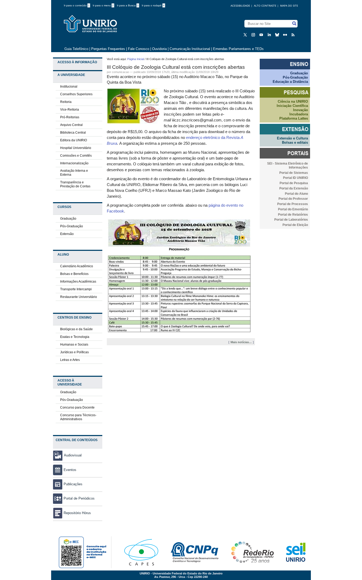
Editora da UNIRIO (73, 140)
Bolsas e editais (295, 142)
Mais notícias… (241, 342)
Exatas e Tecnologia (74, 337)
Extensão (67, 234)
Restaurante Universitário (78, 297)
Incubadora (298, 114)
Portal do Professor (293, 199)
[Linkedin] (270, 35)
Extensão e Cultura (292, 138)
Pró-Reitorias (69, 117)
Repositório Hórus (77, 513)
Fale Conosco (138, 49)
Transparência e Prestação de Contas (75, 184)
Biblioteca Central (73, 132)
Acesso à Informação (77, 62)
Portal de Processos (292, 204)
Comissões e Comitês (76, 155)
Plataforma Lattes (293, 118)
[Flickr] (286, 35)
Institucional (68, 86)
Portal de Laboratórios (291, 219)
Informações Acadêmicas (78, 281)
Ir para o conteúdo (77, 5)
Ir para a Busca (128, 5)
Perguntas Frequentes (108, 49)
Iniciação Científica (292, 106)
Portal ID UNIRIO (295, 178)
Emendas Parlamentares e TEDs (238, 49)
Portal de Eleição (295, 225)
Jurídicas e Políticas (74, 352)
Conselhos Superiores (76, 94)
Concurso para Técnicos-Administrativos (78, 417)
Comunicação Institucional (190, 49)
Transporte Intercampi (76, 289)
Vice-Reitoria (69, 109)
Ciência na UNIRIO (293, 101)
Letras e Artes (70, 360)
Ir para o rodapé (153, 5)
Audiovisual (73, 455)
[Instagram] (254, 35)
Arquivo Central (71, 125)
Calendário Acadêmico (76, 266)
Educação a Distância (290, 82)
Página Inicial (135, 59)
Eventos (70, 470)
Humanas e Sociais (74, 344)
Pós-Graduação (71, 226)
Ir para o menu (103, 5)
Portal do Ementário (293, 209)
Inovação (300, 110)
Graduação (68, 218)
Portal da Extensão (293, 188)
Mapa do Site (289, 5)
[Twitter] (246, 35)
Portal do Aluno (296, 194)
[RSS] (294, 35)
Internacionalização (74, 163)
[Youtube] (262, 35)
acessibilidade (240, 5)
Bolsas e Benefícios (74, 274)
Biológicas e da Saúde (76, 329)
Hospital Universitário (75, 148)
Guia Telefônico (76, 49)
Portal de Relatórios (293, 214)
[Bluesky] (278, 35)
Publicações (73, 484)
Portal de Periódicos (79, 498)
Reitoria (66, 102)
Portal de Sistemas (293, 173)
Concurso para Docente (77, 407)
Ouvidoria (160, 49)
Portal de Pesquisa (294, 183)
